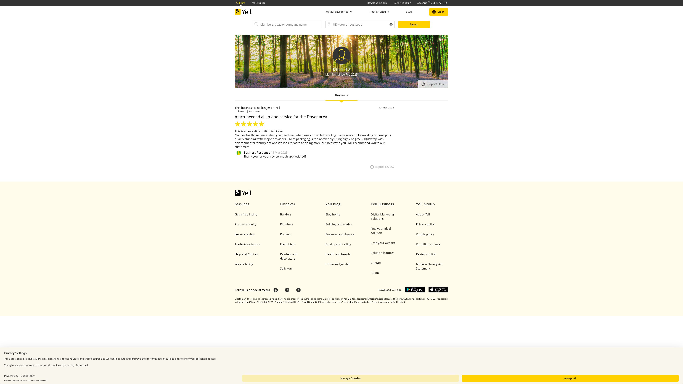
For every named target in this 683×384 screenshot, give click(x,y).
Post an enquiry (379, 12)
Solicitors (286, 268)
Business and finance (339, 234)
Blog (409, 12)
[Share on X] (298, 290)
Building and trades (338, 224)
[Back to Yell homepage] (244, 12)
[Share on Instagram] (287, 290)
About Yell (423, 214)
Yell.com (240, 3)
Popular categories (336, 12)
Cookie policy (425, 234)
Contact (376, 263)
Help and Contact (247, 254)
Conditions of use (428, 244)
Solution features (382, 253)
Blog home (332, 214)
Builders (285, 214)
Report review (384, 167)
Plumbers (286, 224)
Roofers (285, 234)
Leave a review (245, 234)
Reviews (341, 95)
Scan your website (383, 243)
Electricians (288, 244)
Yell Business (258, 3)
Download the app (377, 3)
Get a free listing (402, 3)
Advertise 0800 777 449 (432, 3)
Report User (436, 84)
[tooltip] (391, 24)
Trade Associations (248, 244)
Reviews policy (426, 254)
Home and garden (337, 264)
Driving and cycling (338, 244)
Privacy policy (425, 224)
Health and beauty (338, 254)
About (375, 273)
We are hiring (244, 264)
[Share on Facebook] (276, 290)
